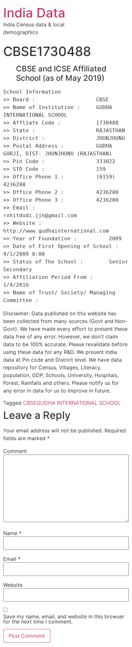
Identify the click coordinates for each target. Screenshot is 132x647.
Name (12, 533)
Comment (15, 451)
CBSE (30, 403)
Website (12, 584)
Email (12, 558)
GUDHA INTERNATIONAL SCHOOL (78, 403)
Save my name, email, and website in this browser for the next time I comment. (63, 619)
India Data (34, 13)
